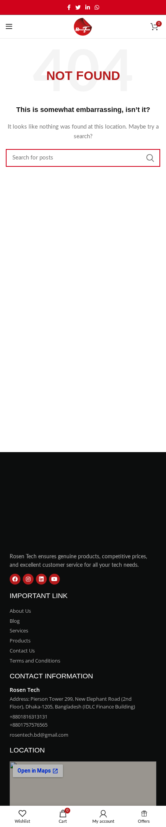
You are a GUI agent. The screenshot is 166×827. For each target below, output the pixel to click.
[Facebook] (15, 579)
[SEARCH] (149, 158)
